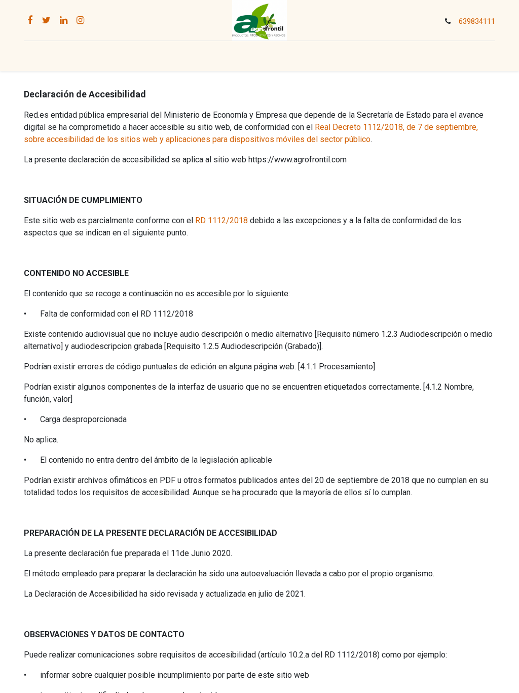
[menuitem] (138, 56)
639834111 (477, 21)
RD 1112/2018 (221, 220)
